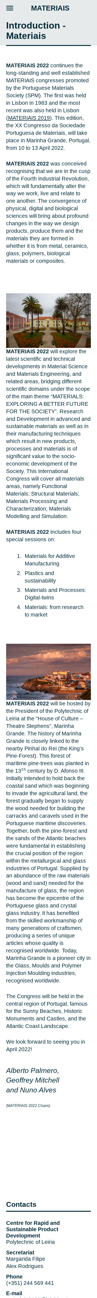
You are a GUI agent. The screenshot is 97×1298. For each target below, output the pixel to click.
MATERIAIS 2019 (29, 118)
